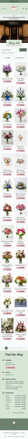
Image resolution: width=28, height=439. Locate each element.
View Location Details (18, 412)
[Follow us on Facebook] (14, 426)
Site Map (22, 436)
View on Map (11, 367)
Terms (5, 436)
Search (24, 50)
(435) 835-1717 (15, 1)
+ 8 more (15, 388)
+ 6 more (21, 383)
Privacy (10, 436)
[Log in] (23, 8)
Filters (8, 57)
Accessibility (16, 436)
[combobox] (20, 57)
